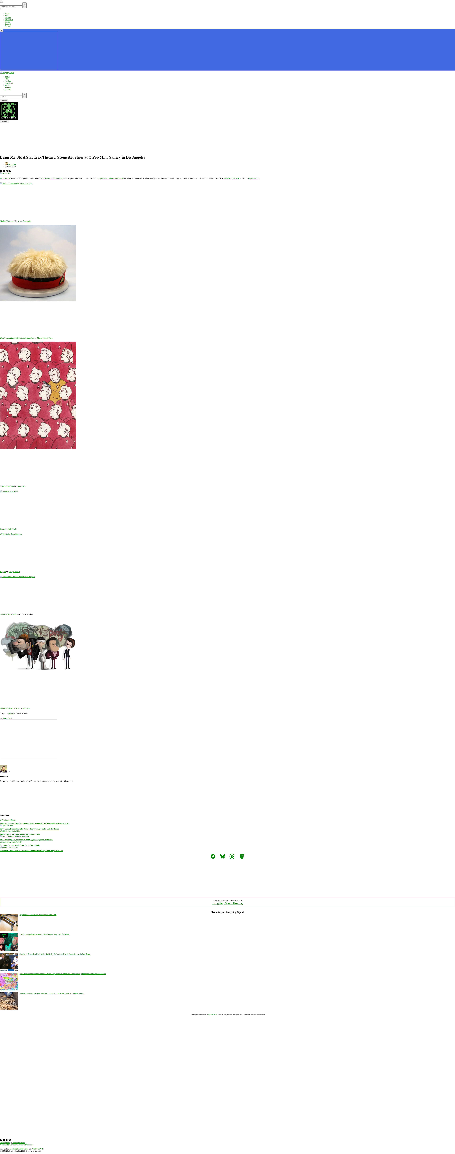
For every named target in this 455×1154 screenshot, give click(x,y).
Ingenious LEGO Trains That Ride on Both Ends (20, 834)
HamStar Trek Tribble (8, 614)
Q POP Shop (254, 178)
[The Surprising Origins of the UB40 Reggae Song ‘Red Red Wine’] (14, 836)
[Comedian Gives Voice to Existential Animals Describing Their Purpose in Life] (9, 847)
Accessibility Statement (8, 1145)
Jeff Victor (26, 708)
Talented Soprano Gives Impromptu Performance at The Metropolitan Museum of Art (34, 823)
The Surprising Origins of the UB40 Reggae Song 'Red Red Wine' (44, 934)
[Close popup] (1, 30)
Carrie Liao (21, 486)
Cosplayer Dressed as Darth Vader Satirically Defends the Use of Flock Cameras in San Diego (55, 954)
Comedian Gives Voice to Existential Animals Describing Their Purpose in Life (31, 851)
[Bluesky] (4, 171)
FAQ (7, 79)
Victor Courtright (24, 221)
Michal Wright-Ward (44, 338)
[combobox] (11, 97)
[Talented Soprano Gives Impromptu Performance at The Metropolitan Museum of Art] (8, 820)
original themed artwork (110, 178)
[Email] (10, 171)
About (7, 77)
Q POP (11, 713)
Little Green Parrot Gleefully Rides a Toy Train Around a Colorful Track (29, 829)
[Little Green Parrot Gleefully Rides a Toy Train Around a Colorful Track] (6, 826)
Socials (7, 85)
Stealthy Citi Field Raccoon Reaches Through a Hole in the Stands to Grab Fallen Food (52, 993)
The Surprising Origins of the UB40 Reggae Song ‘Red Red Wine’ (26, 840)
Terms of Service (18, 1143)
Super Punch (7, 718)
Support (8, 87)
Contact (8, 90)
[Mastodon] (10, 1141)
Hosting (8, 81)
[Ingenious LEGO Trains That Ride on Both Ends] (10, 831)
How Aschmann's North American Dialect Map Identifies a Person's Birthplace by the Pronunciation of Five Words (63, 974)
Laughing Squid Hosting (227, 903)
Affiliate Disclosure (26, 1145)
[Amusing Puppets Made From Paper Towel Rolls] (10, 842)
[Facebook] (1, 171)
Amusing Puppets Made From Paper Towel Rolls (19, 845)
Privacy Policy (5, 1143)
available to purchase (231, 178)
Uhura (2, 529)
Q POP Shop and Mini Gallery (50, 178)
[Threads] (7, 171)
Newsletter (9, 83)
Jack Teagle (12, 529)
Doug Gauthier (14, 572)
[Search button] (24, 95)
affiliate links (212, 1014)
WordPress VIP (37, 1149)
